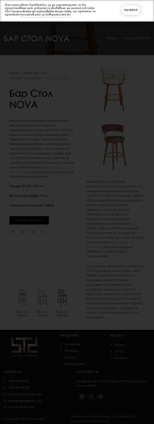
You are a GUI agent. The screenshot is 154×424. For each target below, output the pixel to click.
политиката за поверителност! (45, 14)
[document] (77, 212)
